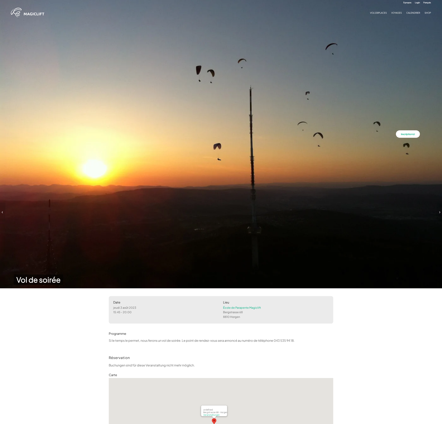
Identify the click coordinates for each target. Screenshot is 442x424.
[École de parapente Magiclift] (29, 13)
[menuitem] (407, 2)
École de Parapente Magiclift (242, 307)
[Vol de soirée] (2, 212)
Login (417, 2)
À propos (407, 2)
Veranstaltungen (211, 415)
